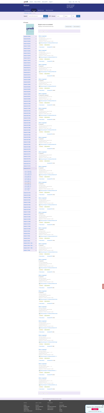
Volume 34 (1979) (27, 149)
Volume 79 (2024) (27, 41)
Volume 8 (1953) (27, 233)
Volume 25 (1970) (27, 192)
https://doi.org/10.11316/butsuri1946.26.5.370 (49, 327)
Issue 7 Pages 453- (28, 179)
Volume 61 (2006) (27, 84)
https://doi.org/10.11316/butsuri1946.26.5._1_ (49, 370)
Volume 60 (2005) (27, 86)
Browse (31, 1)
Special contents (50, 408)
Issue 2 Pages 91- (28, 188)
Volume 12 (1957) (27, 223)
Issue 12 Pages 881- (28, 171)
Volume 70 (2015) (27, 62)
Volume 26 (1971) (27, 168)
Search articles (26, 409)
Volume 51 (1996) (27, 108)
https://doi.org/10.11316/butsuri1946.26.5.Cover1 (49, 42)
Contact (60, 409)
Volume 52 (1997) (27, 106)
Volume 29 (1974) (27, 161)
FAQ (60, 408)
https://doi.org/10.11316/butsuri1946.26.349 (48, 129)
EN (76, 1)
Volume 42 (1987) (27, 130)
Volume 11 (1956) (27, 226)
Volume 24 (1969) (27, 195)
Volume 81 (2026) (27, 36)
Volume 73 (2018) (27, 55)
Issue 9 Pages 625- (28, 176)
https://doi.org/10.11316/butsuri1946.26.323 (48, 100)
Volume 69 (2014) (27, 65)
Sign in (70, 1)
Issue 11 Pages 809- (28, 172)
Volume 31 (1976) (27, 156)
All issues (34, 10)
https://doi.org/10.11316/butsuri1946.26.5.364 (49, 267)
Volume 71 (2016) (27, 60)
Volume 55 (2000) (27, 98)
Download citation (69, 26)
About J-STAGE (37, 1)
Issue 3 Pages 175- (28, 186)
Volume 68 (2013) (27, 67)
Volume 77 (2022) (27, 46)
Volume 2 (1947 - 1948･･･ (29, 247)
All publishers (26, 408)
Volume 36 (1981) (27, 144)
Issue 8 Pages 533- (28, 178)
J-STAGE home (26, 13)
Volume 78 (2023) (27, 43)
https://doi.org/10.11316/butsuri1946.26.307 (48, 86)
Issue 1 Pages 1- (27, 189)
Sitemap (60, 410)
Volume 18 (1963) (27, 209)
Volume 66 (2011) (27, 72)
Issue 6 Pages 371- (28, 181)
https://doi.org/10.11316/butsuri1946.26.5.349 (49, 220)
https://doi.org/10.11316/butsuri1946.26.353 (48, 144)
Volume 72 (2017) (27, 58)
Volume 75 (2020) (27, 50)
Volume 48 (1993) (27, 115)
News (48, 405)
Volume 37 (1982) (27, 142)
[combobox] (60, 16)
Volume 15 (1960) (27, 216)
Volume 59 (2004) (27, 89)
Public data (37, 408)
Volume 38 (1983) (27, 139)
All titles (25, 405)
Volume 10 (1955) (27, 228)
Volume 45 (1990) (27, 122)
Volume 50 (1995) (27, 110)
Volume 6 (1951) (27, 238)
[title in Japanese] (42, 36)
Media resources (50, 409)
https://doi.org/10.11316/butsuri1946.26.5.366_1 (49, 299)
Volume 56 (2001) (27, 96)
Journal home (27, 10)
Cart (73, 1)
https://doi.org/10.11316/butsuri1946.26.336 (48, 115)
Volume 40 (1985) (27, 134)
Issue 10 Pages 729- (28, 174)
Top (50, 400)
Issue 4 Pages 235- (28, 184)
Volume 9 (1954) (27, 231)
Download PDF (49, 47)
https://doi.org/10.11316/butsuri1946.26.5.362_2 (49, 252)
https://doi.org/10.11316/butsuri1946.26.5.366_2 (49, 313)
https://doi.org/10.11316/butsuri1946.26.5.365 (49, 283)
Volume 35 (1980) (27, 146)
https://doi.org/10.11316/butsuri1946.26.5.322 (49, 204)
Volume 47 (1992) (27, 118)
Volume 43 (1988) (27, 127)
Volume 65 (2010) (27, 74)
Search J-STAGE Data (27, 410)
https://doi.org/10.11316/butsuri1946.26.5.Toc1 (49, 57)
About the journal (49, 10)
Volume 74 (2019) (27, 53)
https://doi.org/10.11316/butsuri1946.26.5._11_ (49, 356)
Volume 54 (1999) (27, 101)
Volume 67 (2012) (27, 70)
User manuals (61, 405)
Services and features (39, 406)
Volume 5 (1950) (27, 240)
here (100, 411)
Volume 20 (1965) (27, 204)
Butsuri (30, 13)
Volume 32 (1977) (27, 154)
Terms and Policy (38, 409)
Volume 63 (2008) (27, 79)
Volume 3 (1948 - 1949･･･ (29, 245)
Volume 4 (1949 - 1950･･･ (29, 243)
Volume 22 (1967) (27, 199)
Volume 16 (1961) (27, 214)
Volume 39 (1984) (27, 137)
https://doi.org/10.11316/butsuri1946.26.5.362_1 (49, 236)
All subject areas (26, 406)
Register (95, 409)
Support (50, 1)
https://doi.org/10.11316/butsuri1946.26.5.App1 (49, 342)
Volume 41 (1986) (27, 132)
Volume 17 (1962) (27, 211)
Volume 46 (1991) (27, 120)
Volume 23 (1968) (27, 197)
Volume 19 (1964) (27, 207)
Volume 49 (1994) (27, 113)
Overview (37, 405)
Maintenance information (51, 406)
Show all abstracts (77, 26)
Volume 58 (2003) (27, 91)
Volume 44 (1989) (27, 125)
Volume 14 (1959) (27, 219)
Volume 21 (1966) (27, 202)
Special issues (41, 10)
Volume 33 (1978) (27, 151)
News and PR (44, 1)
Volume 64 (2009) (27, 77)
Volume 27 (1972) (27, 166)
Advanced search (45, 18)
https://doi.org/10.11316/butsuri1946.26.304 (48, 71)
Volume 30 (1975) (27, 158)
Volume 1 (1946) (27, 250)
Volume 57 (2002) (27, 94)
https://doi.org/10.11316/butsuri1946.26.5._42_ (49, 384)
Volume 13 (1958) (27, 221)
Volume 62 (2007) (27, 82)
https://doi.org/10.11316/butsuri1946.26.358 (48, 159)
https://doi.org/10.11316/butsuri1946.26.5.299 (49, 190)
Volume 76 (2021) (27, 48)
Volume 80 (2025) (27, 38)
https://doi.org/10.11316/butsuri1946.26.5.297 (49, 174)
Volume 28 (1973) (27, 163)
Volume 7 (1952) (27, 235)
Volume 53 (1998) (27, 103)
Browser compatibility (63, 406)
